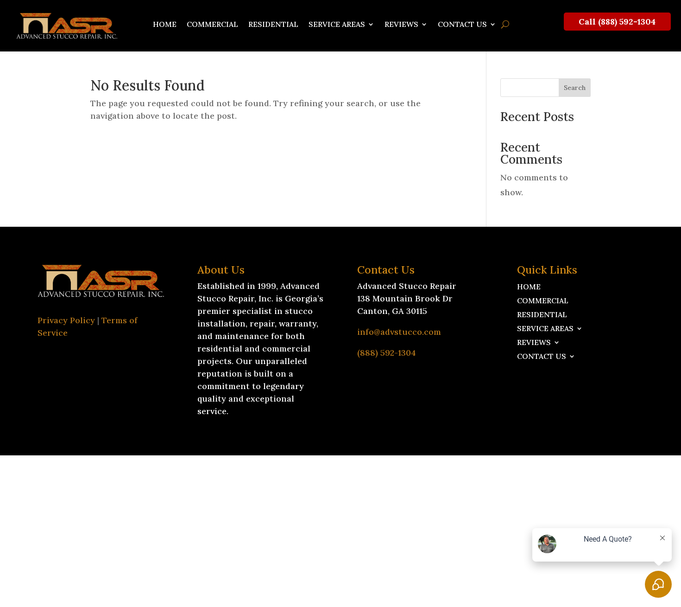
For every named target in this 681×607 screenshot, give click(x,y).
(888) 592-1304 (386, 352)
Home (165, 25)
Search (575, 87)
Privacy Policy (66, 320)
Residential (273, 25)
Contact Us (462, 25)
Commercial (212, 25)
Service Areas (337, 25)
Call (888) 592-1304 (617, 21)
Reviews (401, 25)
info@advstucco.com (399, 331)
